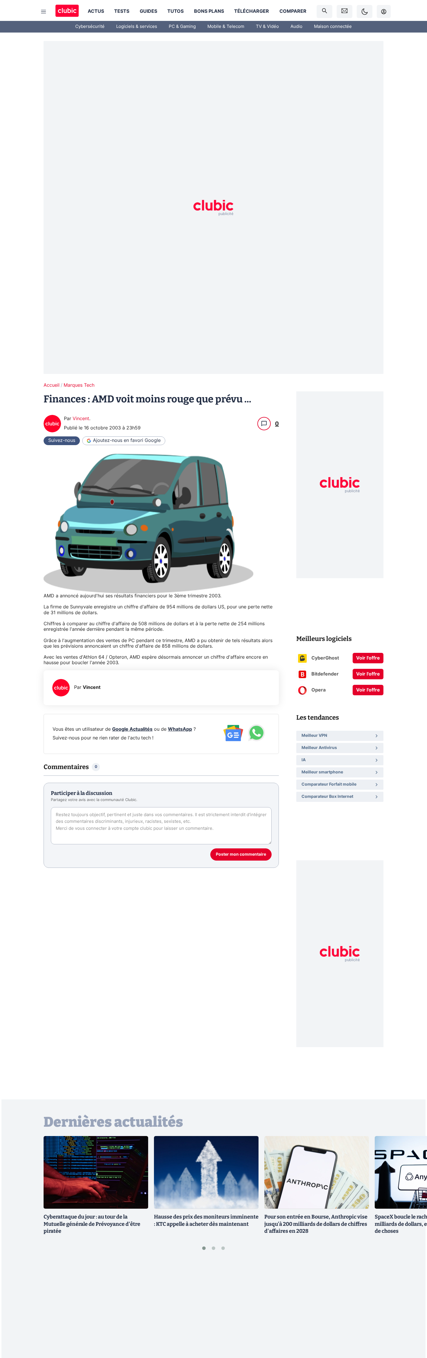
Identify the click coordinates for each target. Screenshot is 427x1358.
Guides (148, 11)
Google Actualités (132, 729)
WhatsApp (180, 729)
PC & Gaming (182, 26)
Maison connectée (333, 26)
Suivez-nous (61, 440)
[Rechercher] (324, 11)
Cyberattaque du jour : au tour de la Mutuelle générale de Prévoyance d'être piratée (92, 1224)
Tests (121, 11)
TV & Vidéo (267, 26)
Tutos (175, 11)
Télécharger (251, 11)
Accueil (52, 385)
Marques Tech (79, 385)
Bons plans (209, 11)
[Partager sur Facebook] (412, 1308)
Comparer (292, 11)
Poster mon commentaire (241, 854)
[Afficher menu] (43, 11)
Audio (296, 26)
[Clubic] (67, 11)
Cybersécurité (90, 26)
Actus (96, 11)
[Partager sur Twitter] (412, 1327)
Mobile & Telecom (225, 26)
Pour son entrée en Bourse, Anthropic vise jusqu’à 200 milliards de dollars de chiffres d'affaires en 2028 (315, 1224)
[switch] (364, 11)
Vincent (81, 418)
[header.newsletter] (344, 11)
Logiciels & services (136, 26)
